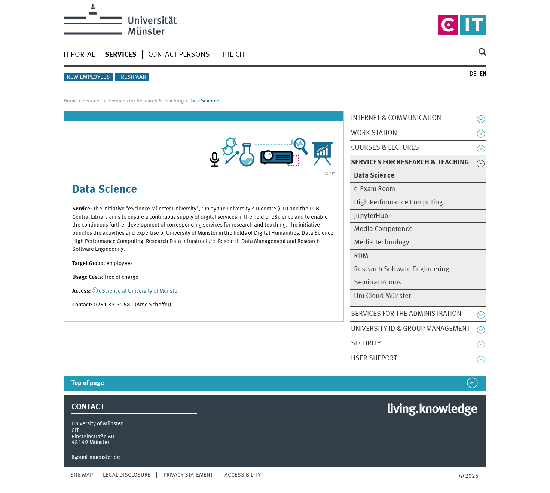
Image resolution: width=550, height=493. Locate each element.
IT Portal (79, 55)
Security (366, 343)
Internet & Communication (396, 118)
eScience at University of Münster (139, 291)
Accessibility (242, 475)
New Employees (88, 77)
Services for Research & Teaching (146, 101)
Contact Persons (179, 55)
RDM (361, 256)
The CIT (233, 55)
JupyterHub (371, 216)
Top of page (87, 383)
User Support (374, 358)
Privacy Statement (188, 475)
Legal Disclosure (126, 475)
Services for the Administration (406, 314)
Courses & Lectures (385, 147)
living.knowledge (432, 409)
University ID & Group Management (410, 329)
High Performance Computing (398, 202)
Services (92, 101)
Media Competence (383, 229)
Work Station (374, 133)
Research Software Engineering (401, 269)
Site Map (81, 475)
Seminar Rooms (377, 282)
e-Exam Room (374, 189)
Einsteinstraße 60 (92, 437)
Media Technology (381, 242)
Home (70, 101)
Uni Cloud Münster (382, 296)
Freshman (132, 77)
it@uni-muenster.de (95, 457)
